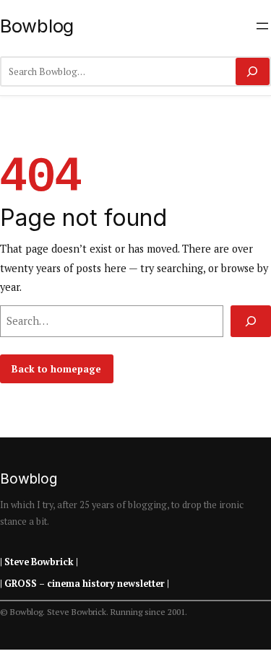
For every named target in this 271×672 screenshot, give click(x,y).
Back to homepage (56, 368)
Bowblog (37, 25)
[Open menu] (262, 26)
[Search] (253, 71)
